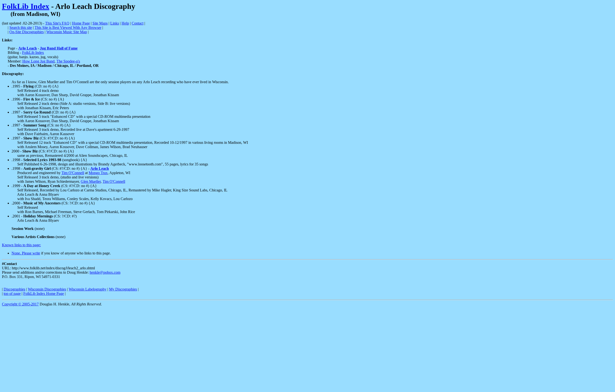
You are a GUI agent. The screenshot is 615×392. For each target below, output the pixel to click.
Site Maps (100, 23)
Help (125, 23)
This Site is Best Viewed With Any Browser (68, 27)
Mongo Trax (98, 173)
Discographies (14, 289)
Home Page (81, 23)
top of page (12, 293)
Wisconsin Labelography (87, 289)
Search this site (20, 27)
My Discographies (123, 289)
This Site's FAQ (57, 23)
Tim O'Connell (73, 173)
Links (114, 23)
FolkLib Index (25, 6)
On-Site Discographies (26, 32)
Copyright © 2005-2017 (20, 304)
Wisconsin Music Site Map (66, 32)
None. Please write (26, 253)
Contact (137, 23)
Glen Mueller (91, 181)
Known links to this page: (21, 245)
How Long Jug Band (38, 61)
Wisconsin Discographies (47, 289)
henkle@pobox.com (105, 272)
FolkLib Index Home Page (43, 293)
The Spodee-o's (68, 61)
